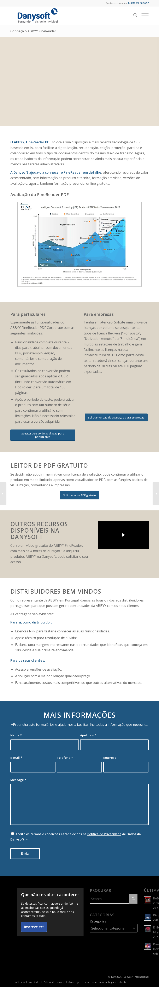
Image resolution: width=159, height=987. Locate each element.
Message (18, 780)
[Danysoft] (37, 15)
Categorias (98, 921)
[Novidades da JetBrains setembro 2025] (156, 493)
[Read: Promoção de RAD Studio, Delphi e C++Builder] (147, 946)
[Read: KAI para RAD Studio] (147, 917)
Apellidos (88, 735)
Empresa (109, 757)
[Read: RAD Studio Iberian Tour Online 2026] (147, 900)
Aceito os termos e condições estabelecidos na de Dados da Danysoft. (75, 836)
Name (16, 735)
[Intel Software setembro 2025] (3, 493)
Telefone (65, 757)
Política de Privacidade (104, 834)
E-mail (16, 757)
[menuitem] (133, 15)
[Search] (133, 15)
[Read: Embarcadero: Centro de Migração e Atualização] (147, 929)
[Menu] (143, 15)
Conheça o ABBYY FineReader (33, 31)
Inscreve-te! (34, 927)
